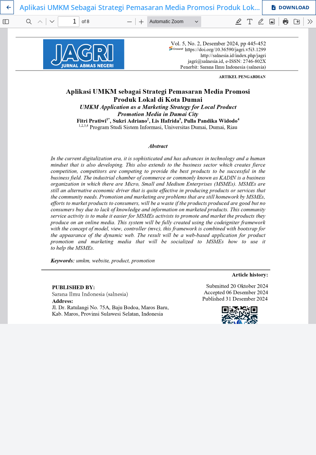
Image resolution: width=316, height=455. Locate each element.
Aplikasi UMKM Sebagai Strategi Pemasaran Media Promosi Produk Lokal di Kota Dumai (141, 7)
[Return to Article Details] (7, 7)
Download (294, 7)
